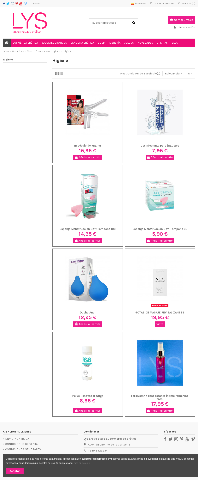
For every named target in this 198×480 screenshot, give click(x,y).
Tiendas (36, 3)
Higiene (8, 59)
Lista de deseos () (163, 3)
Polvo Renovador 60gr (87, 396)
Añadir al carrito (89, 157)
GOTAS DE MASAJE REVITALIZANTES (159, 312)
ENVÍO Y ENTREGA (17, 438)
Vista (159, 324)
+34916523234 (98, 450)
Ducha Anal (87, 312)
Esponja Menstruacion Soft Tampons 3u (159, 229)
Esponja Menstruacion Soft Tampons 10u (88, 229)
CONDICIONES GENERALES (23, 449)
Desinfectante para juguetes (160, 145)
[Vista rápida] (93, 141)
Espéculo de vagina (87, 145)
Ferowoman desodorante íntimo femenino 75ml (160, 397)
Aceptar (14, 471)
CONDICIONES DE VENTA (21, 444)
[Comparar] (87, 141)
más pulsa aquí (81, 463)
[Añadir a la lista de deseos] (82, 141)
